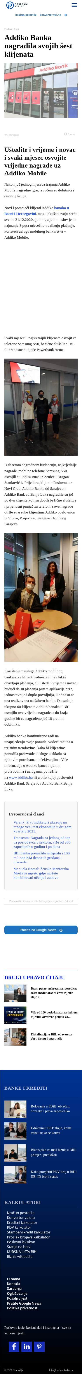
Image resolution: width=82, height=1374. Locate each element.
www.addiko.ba (21, 777)
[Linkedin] (36, 124)
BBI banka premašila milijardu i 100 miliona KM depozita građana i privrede (42, 857)
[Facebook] (16, 124)
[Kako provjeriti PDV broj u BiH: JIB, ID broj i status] (15, 1174)
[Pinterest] (39, 1347)
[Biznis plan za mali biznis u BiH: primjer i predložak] (15, 1153)
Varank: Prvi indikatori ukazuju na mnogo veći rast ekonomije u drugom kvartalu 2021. (42, 826)
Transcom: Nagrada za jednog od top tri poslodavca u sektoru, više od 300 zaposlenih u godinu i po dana (42, 842)
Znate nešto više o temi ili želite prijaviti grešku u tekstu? (41, 901)
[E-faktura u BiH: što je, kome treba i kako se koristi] (15, 1131)
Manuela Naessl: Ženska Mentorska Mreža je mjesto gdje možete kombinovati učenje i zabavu (41, 873)
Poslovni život (11, 29)
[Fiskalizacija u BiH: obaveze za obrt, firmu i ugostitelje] (15, 1037)
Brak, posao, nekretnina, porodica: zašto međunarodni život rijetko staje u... (54, 993)
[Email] (66, 124)
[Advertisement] (41, 287)
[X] (26, 124)
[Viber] (56, 124)
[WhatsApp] (46, 124)
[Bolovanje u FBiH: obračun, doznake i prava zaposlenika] (15, 1109)
